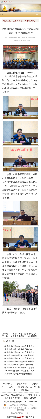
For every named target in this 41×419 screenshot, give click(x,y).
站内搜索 (25, 389)
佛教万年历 (22, 383)
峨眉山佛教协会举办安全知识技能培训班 (22, 361)
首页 (1, 14)
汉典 (11, 386)
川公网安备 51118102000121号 (20, 405)
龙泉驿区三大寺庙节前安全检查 (18, 373)
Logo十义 (7, 383)
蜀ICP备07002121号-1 (20, 413)
